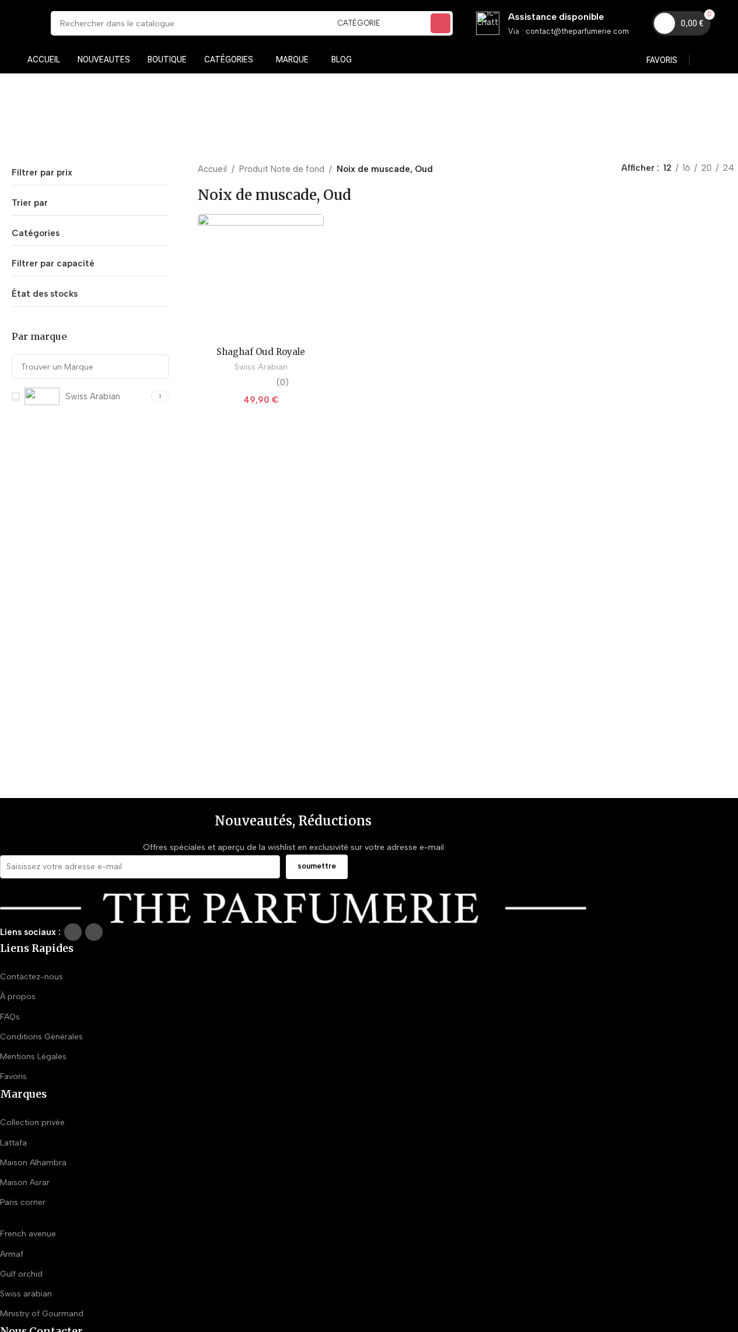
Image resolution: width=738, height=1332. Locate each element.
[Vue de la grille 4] (603, 169)
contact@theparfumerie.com (577, 31)
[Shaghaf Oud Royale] (261, 277)
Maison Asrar (25, 1182)
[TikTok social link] (94, 932)
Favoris (13, 1076)
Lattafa (13, 1143)
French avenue (28, 1234)
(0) (283, 382)
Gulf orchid (21, 1274)
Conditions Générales (41, 1037)
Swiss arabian (26, 1294)
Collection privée (32, 1122)
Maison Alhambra (33, 1163)
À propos (18, 996)
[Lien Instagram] (73, 932)
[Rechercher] (440, 23)
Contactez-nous (31, 977)
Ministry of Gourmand (41, 1314)
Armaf (11, 1254)
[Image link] (293, 907)
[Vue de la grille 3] (584, 169)
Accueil (212, 169)
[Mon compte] (705, 60)
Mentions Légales (33, 1057)
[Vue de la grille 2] (563, 169)
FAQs (10, 1017)
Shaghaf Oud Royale (260, 351)
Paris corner (23, 1202)
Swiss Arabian (261, 366)
